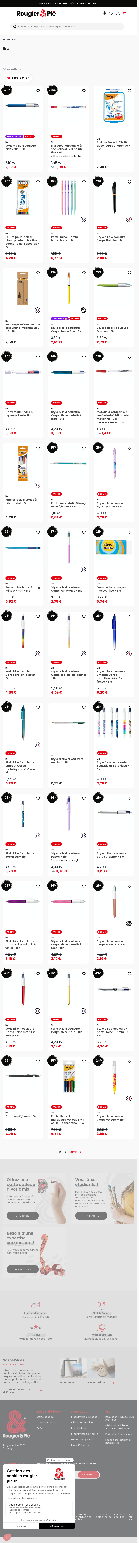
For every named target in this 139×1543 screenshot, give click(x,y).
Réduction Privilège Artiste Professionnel (117, 1427)
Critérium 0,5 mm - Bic (21, 1116)
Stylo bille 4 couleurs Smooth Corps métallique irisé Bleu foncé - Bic (111, 676)
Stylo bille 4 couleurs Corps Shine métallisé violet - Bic (20, 945)
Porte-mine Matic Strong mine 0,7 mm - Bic (22, 589)
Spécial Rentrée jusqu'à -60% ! (68, 3)
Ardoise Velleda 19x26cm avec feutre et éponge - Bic (114, 146)
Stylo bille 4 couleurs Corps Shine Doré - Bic (66, 1030)
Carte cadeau (45, 1417)
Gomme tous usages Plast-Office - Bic (111, 589)
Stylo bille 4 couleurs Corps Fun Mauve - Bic (66, 589)
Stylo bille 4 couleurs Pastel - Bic (65, 855)
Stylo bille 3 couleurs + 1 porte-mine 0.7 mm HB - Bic (113, 1032)
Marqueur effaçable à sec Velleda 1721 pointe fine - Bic (67, 149)
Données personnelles (104, 1516)
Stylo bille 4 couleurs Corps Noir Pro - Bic (111, 238)
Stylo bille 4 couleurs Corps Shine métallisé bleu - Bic (66, 415)
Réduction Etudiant (82, 1422)
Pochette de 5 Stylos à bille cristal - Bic (21, 501)
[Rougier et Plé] (16, 1424)
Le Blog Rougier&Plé (82, 1439)
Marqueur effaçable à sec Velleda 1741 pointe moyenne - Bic (113, 415)
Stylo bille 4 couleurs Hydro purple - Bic (111, 505)
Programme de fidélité (84, 1433)
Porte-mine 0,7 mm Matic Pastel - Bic (64, 238)
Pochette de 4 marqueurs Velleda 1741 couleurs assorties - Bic (67, 1120)
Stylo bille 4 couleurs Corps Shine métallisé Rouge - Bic (20, 1032)
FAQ (39, 1428)
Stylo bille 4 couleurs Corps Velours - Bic (111, 1118)
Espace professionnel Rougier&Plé (118, 1441)
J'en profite (91, 1215)
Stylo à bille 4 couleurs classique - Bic (21, 147)
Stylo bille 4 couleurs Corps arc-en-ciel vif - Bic (21, 675)
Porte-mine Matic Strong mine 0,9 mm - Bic (68, 505)
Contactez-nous (47, 1422)
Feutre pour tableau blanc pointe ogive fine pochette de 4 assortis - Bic (22, 242)
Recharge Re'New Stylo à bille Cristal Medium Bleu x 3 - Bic (22, 328)
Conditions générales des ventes (82, 1517)
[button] (104, 14)
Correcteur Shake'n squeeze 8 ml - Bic (19, 413)
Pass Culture (78, 1428)
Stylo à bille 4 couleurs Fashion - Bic (112, 329)
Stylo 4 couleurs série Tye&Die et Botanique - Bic (113, 766)
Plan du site (131, 1517)
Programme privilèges (84, 1417)
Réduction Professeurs (118, 1434)
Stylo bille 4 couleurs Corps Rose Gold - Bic (112, 943)
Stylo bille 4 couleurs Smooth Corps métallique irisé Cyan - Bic (21, 767)
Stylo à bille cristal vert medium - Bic (67, 760)
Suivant (74, 1152)
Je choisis (23, 1215)
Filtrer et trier (20, 78)
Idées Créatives (80, 1445)
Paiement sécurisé (120, 1516)
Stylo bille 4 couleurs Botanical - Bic (19, 855)
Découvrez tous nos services (16, 1390)
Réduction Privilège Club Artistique (119, 1419)
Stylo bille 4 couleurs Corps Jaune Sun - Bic (66, 329)
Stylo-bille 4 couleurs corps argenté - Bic (111, 855)
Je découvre (23, 1269)
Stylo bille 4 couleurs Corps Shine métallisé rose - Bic (66, 945)
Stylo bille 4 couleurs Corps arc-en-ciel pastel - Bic (68, 675)
